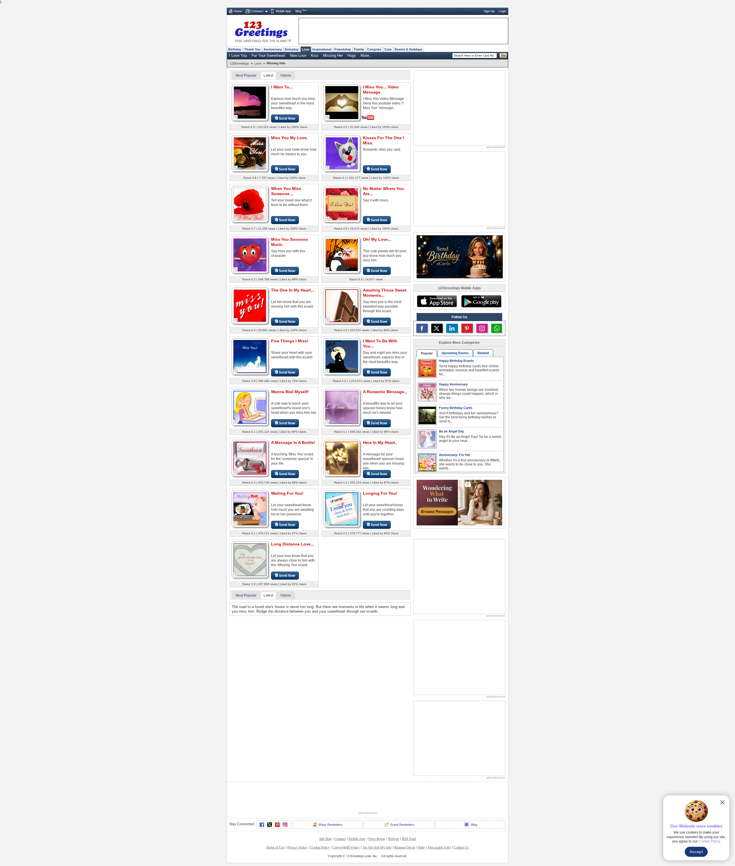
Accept (696, 851)
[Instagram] (285, 824)
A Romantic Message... (385, 391)
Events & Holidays (408, 49)
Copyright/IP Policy (346, 847)
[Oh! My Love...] (341, 254)
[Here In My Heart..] (341, 457)
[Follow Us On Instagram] (482, 328)
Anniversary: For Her (454, 455)
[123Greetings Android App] (481, 301)
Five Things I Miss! (289, 341)
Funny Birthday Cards (455, 407)
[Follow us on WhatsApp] (496, 328)
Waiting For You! (287, 493)
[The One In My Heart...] (249, 305)
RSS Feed (409, 838)
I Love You (238, 55)
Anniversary (273, 49)
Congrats (374, 49)
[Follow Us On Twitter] (437, 328)
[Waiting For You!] (249, 508)
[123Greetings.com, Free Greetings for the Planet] (263, 31)
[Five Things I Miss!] (249, 356)
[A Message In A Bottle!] (249, 457)
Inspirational (321, 49)
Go (503, 55)
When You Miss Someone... (286, 191)
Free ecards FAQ (439, 847)
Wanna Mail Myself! (290, 391)
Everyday (292, 49)
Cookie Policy (320, 847)
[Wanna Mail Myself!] (249, 407)
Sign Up (489, 11)
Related (483, 353)
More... (366, 55)
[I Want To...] (249, 102)
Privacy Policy (297, 847)
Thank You (252, 49)
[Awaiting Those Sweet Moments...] (341, 305)
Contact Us (461, 847)
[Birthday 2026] (460, 256)
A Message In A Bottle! (293, 442)
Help (421, 847)
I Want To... (282, 87)
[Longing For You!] (341, 508)
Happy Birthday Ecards (456, 360)
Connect (257, 11)
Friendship (342, 49)
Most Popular (246, 75)
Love (305, 49)
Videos (285, 75)
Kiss (314, 55)
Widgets (393, 838)
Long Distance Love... (292, 544)
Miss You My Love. (289, 137)
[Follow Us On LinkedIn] (452, 328)
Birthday (234, 49)
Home (238, 11)
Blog (298, 11)
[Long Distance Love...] (249, 559)
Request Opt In (404, 847)
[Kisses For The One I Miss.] (341, 153)
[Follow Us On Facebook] (422, 328)
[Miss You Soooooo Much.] (249, 254)
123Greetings (239, 63)
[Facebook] (262, 824)
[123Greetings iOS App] (437, 301)
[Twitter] (269, 824)
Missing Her (333, 55)
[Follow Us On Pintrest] (467, 328)
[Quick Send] (235, 117)
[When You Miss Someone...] (249, 203)
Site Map (325, 838)
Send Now (287, 118)
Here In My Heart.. (380, 442)
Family (359, 49)
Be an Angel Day (451, 431)
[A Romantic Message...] (341, 407)
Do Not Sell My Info (377, 847)
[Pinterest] (277, 824)
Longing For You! (380, 493)
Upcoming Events (455, 353)
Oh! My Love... (377, 239)
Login (502, 11)
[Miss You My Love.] (249, 153)
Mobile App (283, 11)
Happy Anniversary (453, 384)
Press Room (376, 838)
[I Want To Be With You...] (341, 356)
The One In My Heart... (292, 290)
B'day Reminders (331, 824)
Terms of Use (275, 847)
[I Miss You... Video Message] (341, 102)
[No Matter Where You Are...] (341, 203)
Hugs (351, 55)
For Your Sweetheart (268, 55)
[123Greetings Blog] (459, 502)
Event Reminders (402, 824)
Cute (388, 49)
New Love (298, 55)
